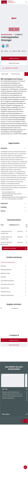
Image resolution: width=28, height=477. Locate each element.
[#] (25, 148)
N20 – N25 (4, 389)
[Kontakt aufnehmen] (25, 467)
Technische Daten (15, 74)
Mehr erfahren (6, 414)
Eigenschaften (4, 74)
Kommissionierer (6, 34)
